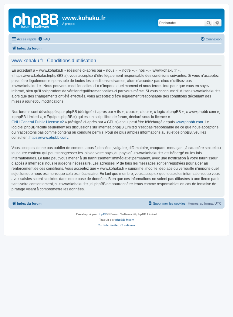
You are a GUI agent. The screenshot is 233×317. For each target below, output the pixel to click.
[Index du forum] (36, 19)
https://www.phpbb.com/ (48, 137)
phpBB (102, 214)
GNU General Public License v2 (38, 122)
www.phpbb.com (189, 122)
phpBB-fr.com (124, 219)
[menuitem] (44, 39)
